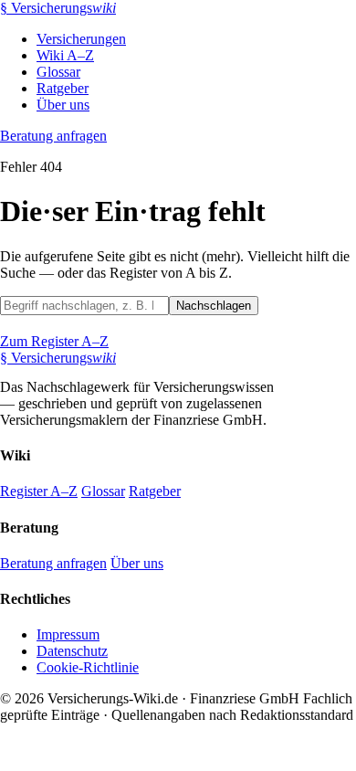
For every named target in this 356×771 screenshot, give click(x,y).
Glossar (58, 71)
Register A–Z (39, 491)
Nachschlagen (213, 305)
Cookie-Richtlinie (88, 667)
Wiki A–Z (65, 55)
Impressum (68, 634)
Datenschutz (72, 651)
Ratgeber (63, 88)
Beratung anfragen (53, 135)
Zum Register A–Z (54, 341)
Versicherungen (81, 39)
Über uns (63, 104)
